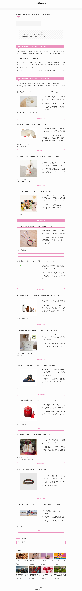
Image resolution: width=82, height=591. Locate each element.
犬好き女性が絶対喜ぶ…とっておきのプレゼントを (32, 34)
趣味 (25, 538)
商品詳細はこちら (41, 118)
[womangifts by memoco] (41, 3)
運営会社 (41, 587)
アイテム (18, 538)
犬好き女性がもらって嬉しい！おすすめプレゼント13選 (33, 36)
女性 (22, 538)
